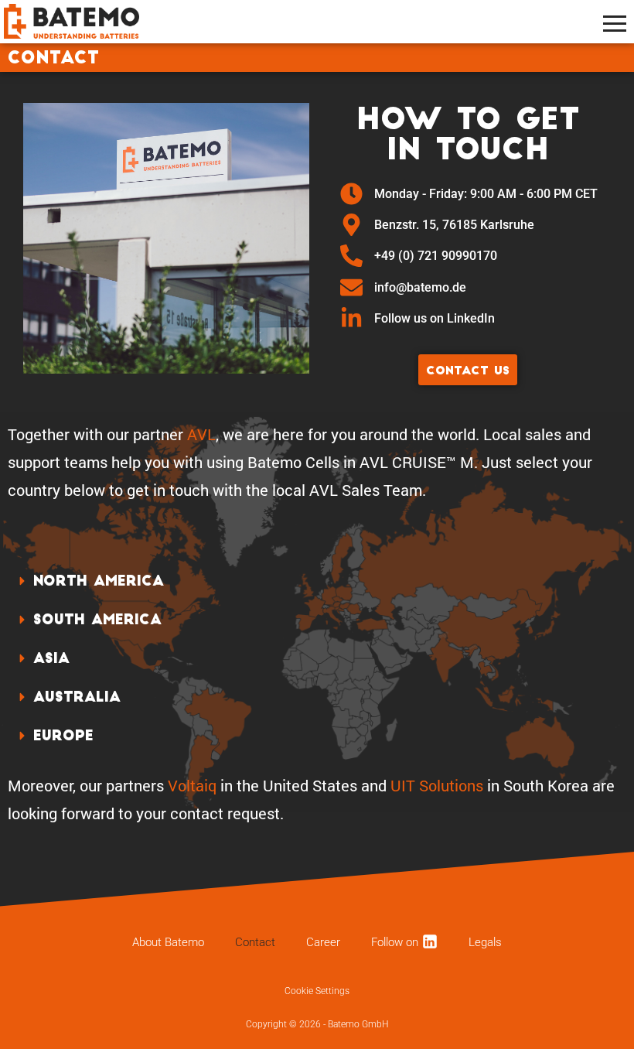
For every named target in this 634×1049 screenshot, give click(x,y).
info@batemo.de (420, 287)
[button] (317, 581)
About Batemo (168, 942)
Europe (63, 737)
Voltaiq (192, 785)
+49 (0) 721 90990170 (435, 255)
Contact (255, 942)
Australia (77, 698)
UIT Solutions (436, 785)
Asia (51, 659)
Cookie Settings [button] (317, 991)
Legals (485, 942)
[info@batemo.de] (351, 287)
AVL (201, 434)
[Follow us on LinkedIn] (351, 318)
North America (98, 582)
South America (97, 620)
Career (323, 942)
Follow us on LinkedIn (436, 318)
